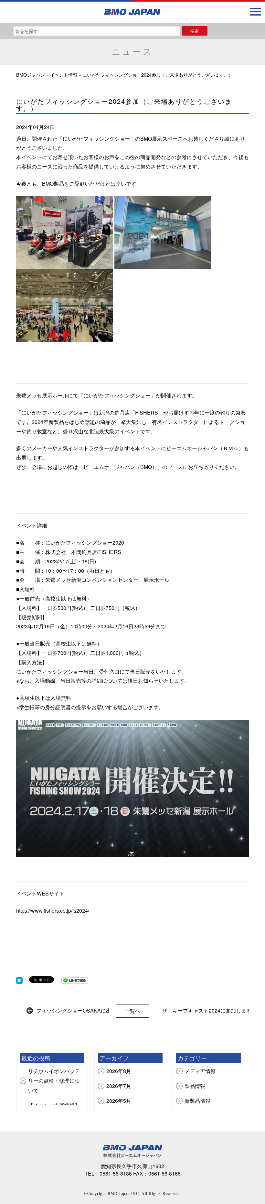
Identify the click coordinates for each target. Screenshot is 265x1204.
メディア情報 (200, 1071)
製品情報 (195, 1086)
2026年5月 (118, 1100)
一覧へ (132, 1010)
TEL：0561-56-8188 (108, 1173)
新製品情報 (197, 1100)
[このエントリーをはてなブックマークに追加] (19, 979)
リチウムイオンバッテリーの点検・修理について (54, 1080)
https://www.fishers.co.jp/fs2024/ (52, 910)
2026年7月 (118, 1086)
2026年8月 (118, 1071)
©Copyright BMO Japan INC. (112, 1193)
